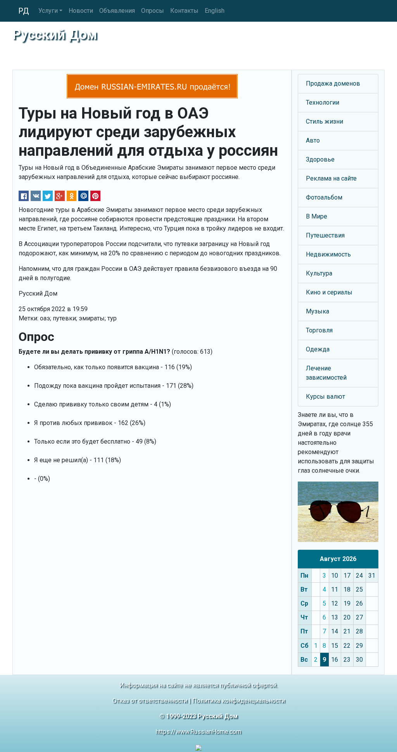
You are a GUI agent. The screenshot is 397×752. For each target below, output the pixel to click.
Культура (319, 273)
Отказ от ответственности (149, 700)
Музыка (317, 311)
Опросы (152, 10)
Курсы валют (325, 396)
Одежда (318, 349)
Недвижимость (328, 254)
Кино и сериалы (329, 292)
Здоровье (320, 159)
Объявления (117, 10)
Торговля (319, 330)
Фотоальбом (324, 197)
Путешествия (325, 235)
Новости (81, 10)
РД (23, 10)
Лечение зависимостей (326, 373)
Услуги (48, 10)
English (214, 10)
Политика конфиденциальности (238, 700)
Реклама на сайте (331, 178)
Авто (313, 140)
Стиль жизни (324, 121)
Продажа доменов (333, 83)
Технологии (322, 102)
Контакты (184, 10)
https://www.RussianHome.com (198, 731)
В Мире (316, 216)
